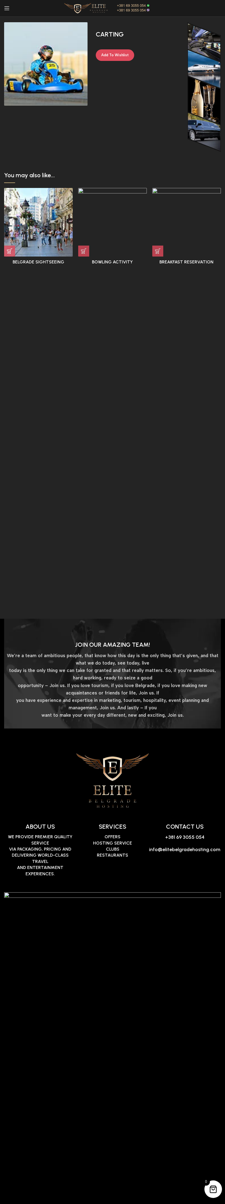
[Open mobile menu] (6, 8)
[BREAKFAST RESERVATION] (186, 222)
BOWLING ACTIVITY (112, 262)
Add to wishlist (115, 55)
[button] (9, 251)
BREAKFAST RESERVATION (186, 262)
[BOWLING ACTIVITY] (112, 222)
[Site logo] (112, 7)
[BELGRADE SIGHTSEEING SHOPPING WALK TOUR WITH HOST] (38, 222)
